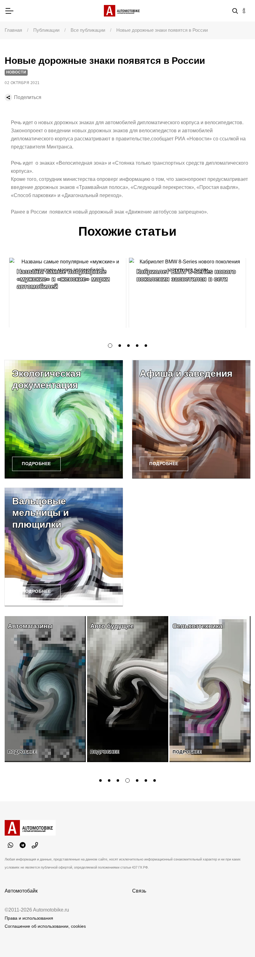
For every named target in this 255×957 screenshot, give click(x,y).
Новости (16, 72)
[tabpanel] (68, 293)
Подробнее (36, 463)
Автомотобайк (21, 890)
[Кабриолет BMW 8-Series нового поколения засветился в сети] (187, 293)
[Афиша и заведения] (191, 419)
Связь (139, 890)
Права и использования (29, 918)
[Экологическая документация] (64, 419)
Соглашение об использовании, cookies (45, 926)
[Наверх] (238, 939)
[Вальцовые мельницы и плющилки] (64, 547)
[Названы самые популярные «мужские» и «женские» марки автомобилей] (67, 293)
